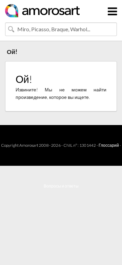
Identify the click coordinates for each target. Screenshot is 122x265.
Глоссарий (109, 145)
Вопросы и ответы (61, 186)
